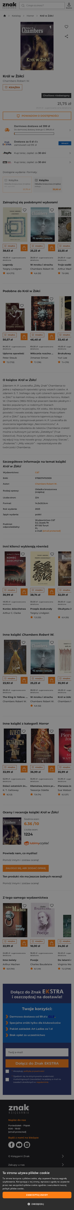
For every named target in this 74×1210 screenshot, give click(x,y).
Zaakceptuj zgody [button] (37, 1194)
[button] (37, 1204)
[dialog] (37, 1188)
